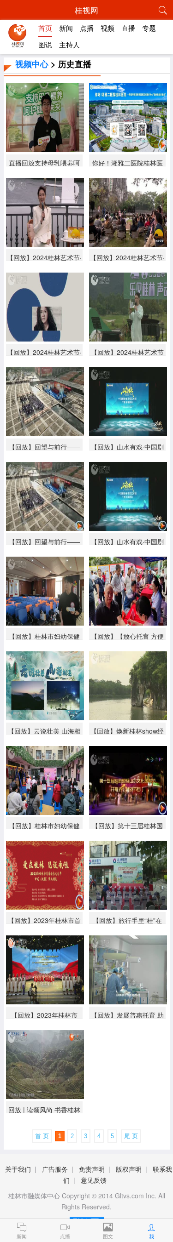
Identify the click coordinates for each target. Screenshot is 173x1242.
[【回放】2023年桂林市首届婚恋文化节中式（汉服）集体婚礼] (45, 906)
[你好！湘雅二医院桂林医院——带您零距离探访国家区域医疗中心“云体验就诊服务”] (128, 148)
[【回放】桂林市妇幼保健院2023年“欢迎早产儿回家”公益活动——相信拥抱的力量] (45, 811)
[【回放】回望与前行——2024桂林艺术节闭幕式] (45, 433)
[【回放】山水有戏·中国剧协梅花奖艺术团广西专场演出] (128, 433)
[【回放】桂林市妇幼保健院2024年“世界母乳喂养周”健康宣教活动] (45, 622)
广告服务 (55, 1169)
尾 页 (131, 1136)
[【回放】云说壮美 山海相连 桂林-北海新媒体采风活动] (45, 717)
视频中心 (31, 64)
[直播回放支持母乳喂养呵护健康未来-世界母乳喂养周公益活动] (45, 148)
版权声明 (129, 1169)
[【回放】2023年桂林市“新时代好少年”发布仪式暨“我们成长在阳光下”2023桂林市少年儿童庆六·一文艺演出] (45, 1001)
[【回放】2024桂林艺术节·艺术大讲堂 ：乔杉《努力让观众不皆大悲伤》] (45, 338)
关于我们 (18, 1169)
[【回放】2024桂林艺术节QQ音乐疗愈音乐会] (128, 338)
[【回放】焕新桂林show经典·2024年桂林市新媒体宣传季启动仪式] (128, 717)
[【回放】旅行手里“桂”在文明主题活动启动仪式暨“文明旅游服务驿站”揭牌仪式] (128, 906)
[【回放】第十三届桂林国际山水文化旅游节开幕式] (128, 811)
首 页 (42, 1136)
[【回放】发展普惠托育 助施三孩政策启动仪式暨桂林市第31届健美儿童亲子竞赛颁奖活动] (128, 1001)
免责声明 (92, 1169)
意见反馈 (94, 1180)
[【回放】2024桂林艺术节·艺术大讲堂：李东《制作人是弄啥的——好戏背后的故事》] (128, 243)
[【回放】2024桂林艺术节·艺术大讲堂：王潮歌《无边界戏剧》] (45, 243)
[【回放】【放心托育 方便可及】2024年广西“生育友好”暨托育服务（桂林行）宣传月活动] (128, 622)
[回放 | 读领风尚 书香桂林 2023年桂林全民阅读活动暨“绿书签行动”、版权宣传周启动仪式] (45, 1095)
